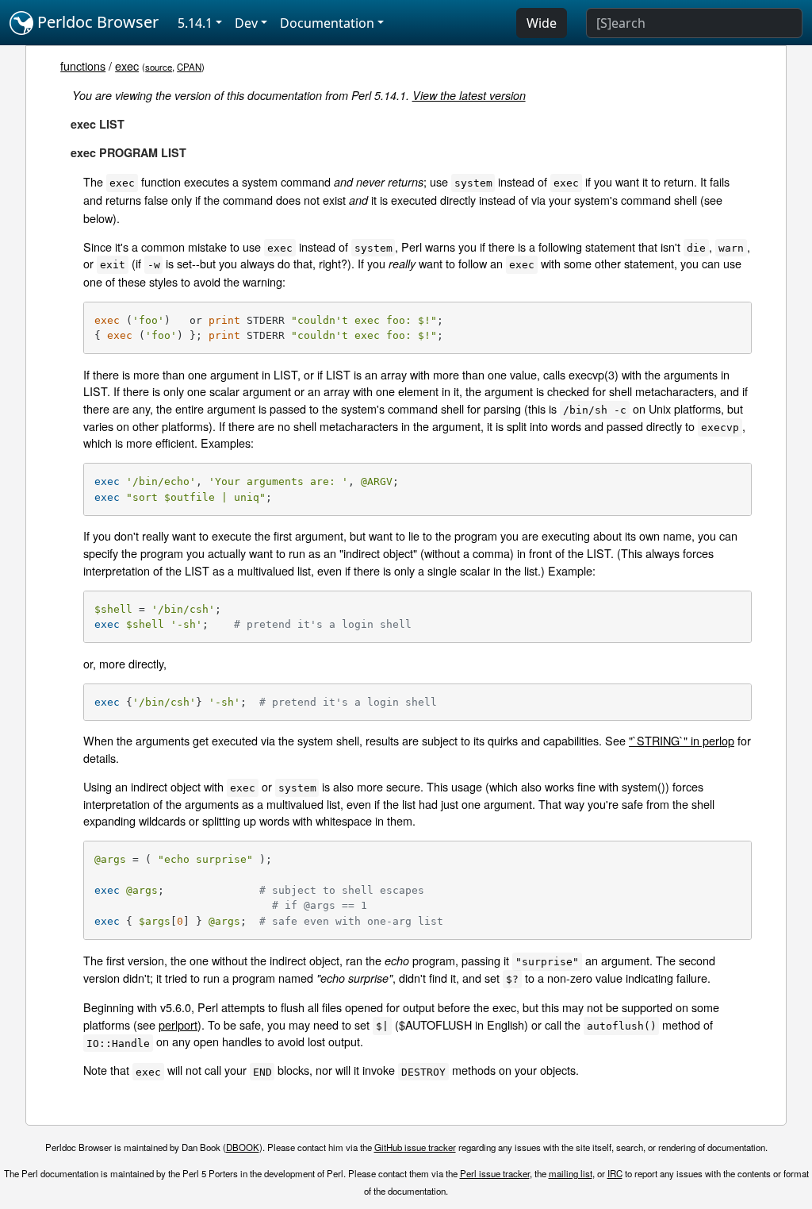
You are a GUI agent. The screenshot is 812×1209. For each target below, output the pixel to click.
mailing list (570, 1173)
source (158, 66)
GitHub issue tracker (415, 1147)
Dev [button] (246, 23)
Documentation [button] (327, 23)
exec (127, 65)
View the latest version (469, 95)
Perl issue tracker (495, 1173)
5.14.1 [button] (195, 23)
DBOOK (242, 1147)
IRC (614, 1173)
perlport (178, 1024)
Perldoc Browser (96, 22)
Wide (542, 23)
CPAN (189, 66)
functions (82, 65)
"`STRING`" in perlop (681, 740)
